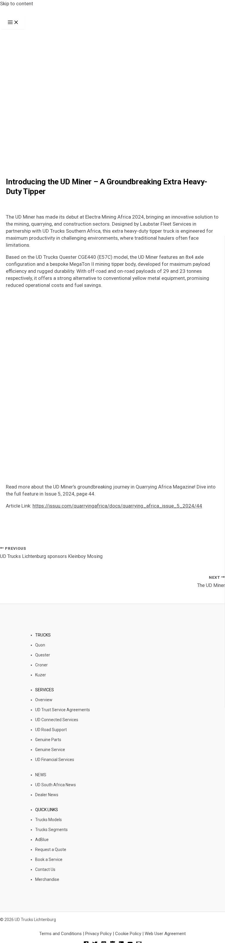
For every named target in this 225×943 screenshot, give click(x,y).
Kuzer (40, 675)
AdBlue (42, 839)
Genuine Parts (48, 739)
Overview (43, 699)
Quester (42, 655)
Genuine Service (50, 749)
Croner (41, 665)
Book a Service (48, 859)
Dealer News (46, 794)
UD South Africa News (55, 784)
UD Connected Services (56, 719)
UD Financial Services (54, 759)
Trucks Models (48, 819)
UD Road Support (51, 729)
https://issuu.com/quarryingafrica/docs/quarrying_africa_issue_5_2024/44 (117, 506)
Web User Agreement (165, 933)
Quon (40, 645)
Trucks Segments (51, 829)
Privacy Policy (98, 933)
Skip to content (16, 3)
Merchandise (47, 879)
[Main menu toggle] (13, 22)
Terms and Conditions (61, 933)
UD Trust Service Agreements (62, 709)
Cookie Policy (128, 933)
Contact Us (45, 869)
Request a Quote (50, 849)
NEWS (40, 774)
